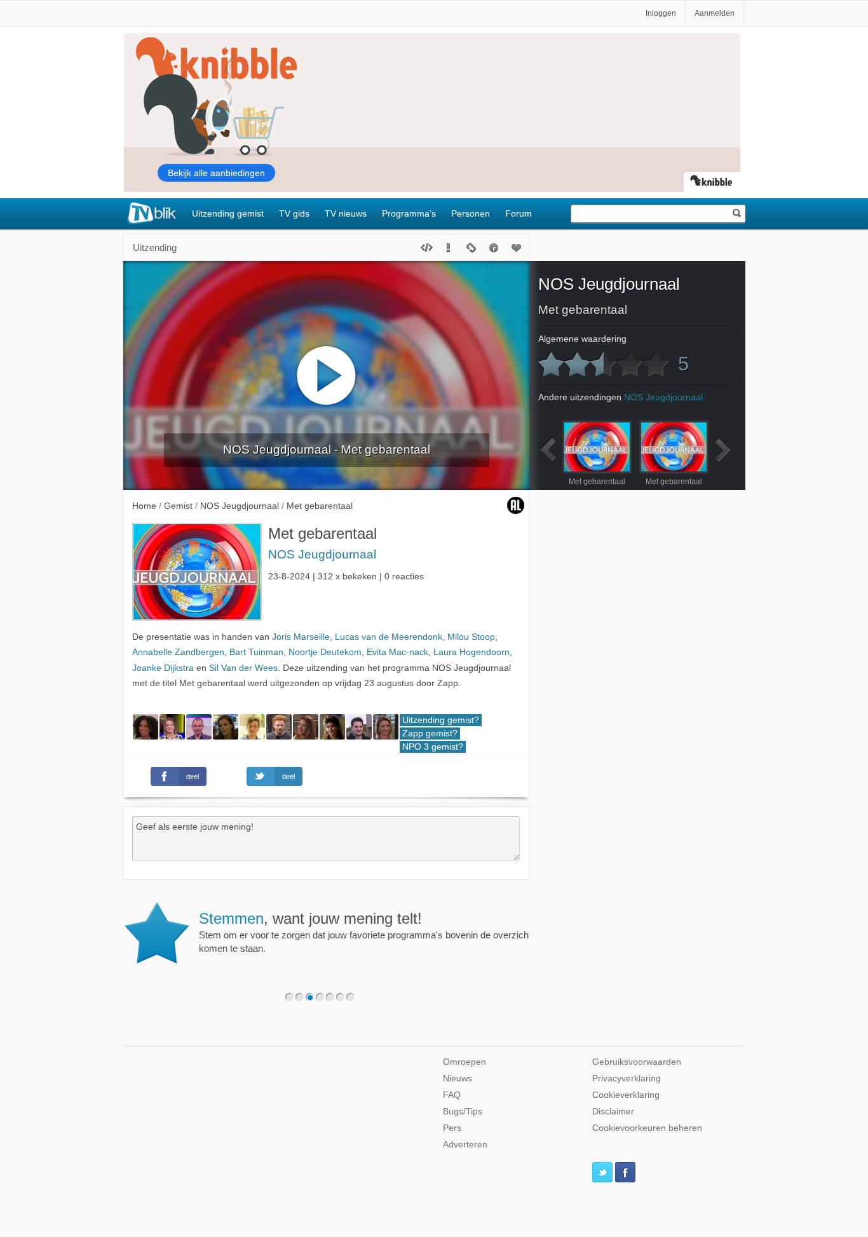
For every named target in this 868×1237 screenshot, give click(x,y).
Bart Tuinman (256, 652)
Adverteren (465, 1144)
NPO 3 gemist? (432, 747)
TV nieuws (346, 213)
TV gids (294, 213)
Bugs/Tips (462, 1111)
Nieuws (457, 1078)
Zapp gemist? (430, 733)
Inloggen (661, 13)
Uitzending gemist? (440, 720)
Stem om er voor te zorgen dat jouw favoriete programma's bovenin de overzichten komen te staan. (370, 932)
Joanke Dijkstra (163, 668)
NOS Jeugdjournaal (322, 554)
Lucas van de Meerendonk (388, 637)
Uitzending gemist (228, 213)
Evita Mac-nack (397, 652)
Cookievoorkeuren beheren (647, 1128)
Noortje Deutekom (325, 652)
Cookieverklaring (626, 1095)
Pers (452, 1128)
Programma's (409, 213)
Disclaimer (613, 1111)
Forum (518, 213)
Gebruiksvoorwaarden (636, 1062)
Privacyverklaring (626, 1078)
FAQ (452, 1095)
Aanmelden (715, 13)
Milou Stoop (471, 637)
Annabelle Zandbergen (178, 652)
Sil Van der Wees (243, 668)
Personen (470, 213)
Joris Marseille (301, 637)
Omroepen (464, 1062)
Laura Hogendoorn (471, 652)
